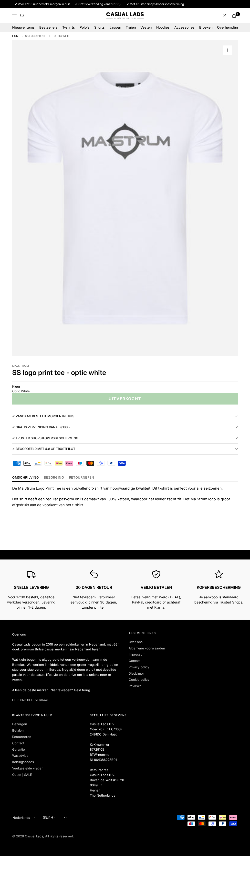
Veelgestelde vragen (27, 768)
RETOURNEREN (81, 477)
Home (16, 36)
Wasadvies (20, 755)
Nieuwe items (23, 27)
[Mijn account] (225, 16)
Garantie (18, 749)
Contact (134, 661)
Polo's (85, 27)
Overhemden (227, 27)
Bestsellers (48, 27)
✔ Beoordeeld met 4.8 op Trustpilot (43, 449)
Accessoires (184, 27)
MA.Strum (20, 365)
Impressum (137, 654)
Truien (131, 27)
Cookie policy (139, 679)
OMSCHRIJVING (25, 477)
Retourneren (21, 737)
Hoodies (163, 27)
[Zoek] (22, 16)
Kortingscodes (23, 762)
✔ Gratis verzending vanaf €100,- (41, 427)
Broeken (205, 27)
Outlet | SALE (22, 775)
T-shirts (68, 27)
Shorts (99, 27)
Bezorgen (19, 724)
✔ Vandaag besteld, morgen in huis (43, 416)
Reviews (135, 686)
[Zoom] (227, 50)
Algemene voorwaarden (147, 648)
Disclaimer (136, 673)
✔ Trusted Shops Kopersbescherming (45, 438)
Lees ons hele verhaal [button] (30, 700)
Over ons (136, 642)
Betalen (18, 730)
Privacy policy (139, 667)
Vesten (146, 27)
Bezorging (54, 477)
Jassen (115, 27)
